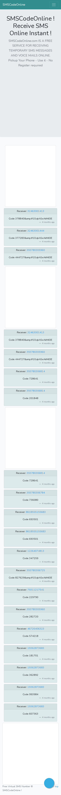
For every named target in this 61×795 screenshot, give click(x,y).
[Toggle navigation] (53, 5)
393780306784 (36, 492)
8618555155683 (36, 512)
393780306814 (36, 371)
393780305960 (36, 250)
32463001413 (35, 211)
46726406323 (35, 628)
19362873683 (35, 648)
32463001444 (35, 230)
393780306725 (36, 570)
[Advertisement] (30, 101)
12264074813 (35, 551)
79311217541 (35, 589)
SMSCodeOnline (14, 5)
